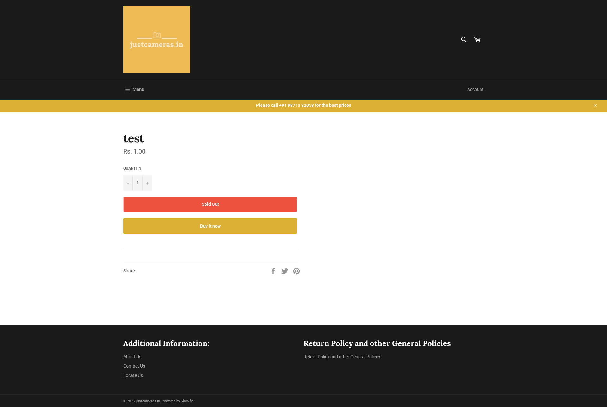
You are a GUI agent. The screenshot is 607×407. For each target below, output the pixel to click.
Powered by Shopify (177, 401)
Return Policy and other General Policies (342, 356)
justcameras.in (148, 401)
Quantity (132, 168)
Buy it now (210, 225)
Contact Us (134, 365)
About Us (132, 356)
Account (475, 89)
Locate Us (133, 375)
